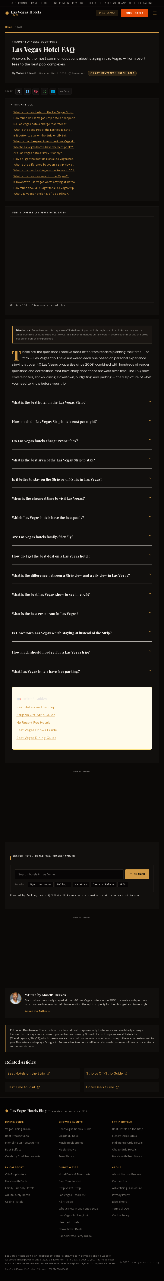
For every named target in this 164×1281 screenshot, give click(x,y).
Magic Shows (67, 1149)
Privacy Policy (121, 1195)
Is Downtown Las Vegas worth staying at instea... (44, 182)
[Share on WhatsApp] (44, 91)
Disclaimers (119, 1202)
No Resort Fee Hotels (33, 722)
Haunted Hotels (69, 1222)
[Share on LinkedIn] (53, 91)
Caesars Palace (103, 884)
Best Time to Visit (21, 1087)
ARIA (123, 884)
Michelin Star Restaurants (22, 1143)
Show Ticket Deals (70, 1229)
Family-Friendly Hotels (19, 1188)
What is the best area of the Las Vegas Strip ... (42, 130)
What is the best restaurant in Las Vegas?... (41, 176)
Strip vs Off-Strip (70, 1188)
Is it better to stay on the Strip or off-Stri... (40, 135)
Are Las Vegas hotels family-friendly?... (38, 153)
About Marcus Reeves (126, 1174)
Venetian (81, 884)
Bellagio (63, 884)
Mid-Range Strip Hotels (127, 1143)
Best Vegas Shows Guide (36, 730)
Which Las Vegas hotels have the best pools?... (43, 147)
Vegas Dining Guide (18, 1129)
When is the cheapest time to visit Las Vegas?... (44, 141)
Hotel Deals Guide (100, 1087)
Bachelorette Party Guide (75, 1236)
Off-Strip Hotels (15, 1174)
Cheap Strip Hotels (124, 1149)
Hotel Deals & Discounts (75, 1174)
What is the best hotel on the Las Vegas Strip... (43, 112)
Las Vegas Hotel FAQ (72, 1195)
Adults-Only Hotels (18, 1195)
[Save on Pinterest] (35, 91)
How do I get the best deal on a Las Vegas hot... (43, 159)
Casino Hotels (14, 1202)
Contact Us (119, 1181)
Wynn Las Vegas (40, 884)
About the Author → (38, 1011)
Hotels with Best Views (127, 1156)
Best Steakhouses (17, 1136)
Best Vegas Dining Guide (36, 737)
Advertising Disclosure (127, 1188)
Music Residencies (71, 1143)
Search (139, 874)
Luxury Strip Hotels (124, 1136)
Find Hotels (134, 13)
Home (8, 27)
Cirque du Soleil (69, 1136)
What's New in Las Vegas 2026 (78, 1208)
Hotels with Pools (16, 1181)
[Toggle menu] (155, 13)
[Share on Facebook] (27, 91)
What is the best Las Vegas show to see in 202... (44, 170)
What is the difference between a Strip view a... (43, 164)
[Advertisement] (82, 805)
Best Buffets (13, 1149)
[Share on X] (18, 91)
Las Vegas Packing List (73, 1215)
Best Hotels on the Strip (35, 707)
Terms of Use (120, 1208)
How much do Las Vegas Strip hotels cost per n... (44, 118)
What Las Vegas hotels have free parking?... (41, 194)
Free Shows (66, 1156)
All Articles (66, 1202)
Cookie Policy (120, 1215)
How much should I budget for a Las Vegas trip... (44, 188)
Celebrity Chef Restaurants (23, 1156)
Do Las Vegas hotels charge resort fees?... (40, 124)
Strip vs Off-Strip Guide (35, 715)
